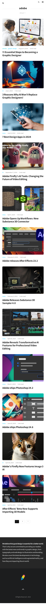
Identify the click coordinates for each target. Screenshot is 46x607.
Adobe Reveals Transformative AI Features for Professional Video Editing (20, 346)
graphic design (12, 49)
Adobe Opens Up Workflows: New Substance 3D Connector (20, 220)
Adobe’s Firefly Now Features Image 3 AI (22, 468)
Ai (3, 91)
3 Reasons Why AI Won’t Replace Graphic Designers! (19, 97)
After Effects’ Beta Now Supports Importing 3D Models (20, 511)
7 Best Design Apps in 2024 (16, 137)
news (4, 133)
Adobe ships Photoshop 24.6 (17, 427)
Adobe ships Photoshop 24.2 (17, 388)
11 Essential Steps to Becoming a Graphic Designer (20, 54)
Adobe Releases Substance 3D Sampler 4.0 (18, 302)
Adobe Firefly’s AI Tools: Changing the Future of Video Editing (22, 178)
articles (4, 49)
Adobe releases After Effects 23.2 (20, 261)
